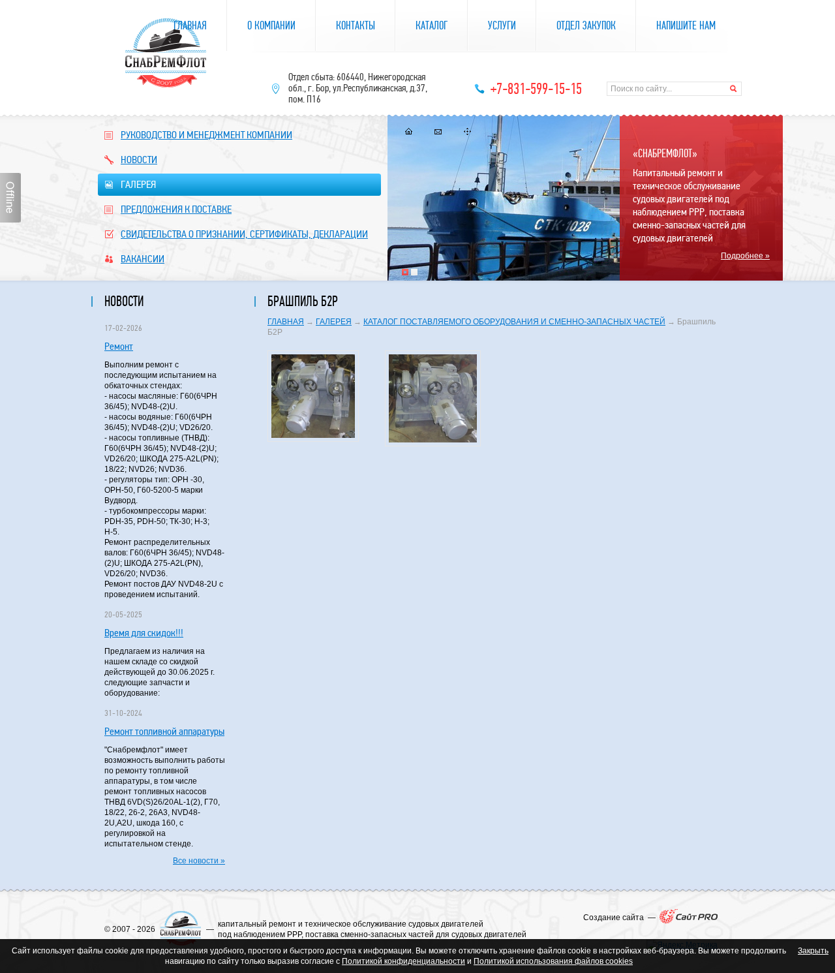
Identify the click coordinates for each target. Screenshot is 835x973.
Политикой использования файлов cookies (553, 961)
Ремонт (118, 346)
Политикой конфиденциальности (403, 961)
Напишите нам (686, 26)
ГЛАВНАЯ (285, 321)
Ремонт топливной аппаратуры (164, 731)
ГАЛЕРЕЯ (138, 184)
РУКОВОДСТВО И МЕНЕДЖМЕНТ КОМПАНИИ (206, 135)
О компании (271, 26)
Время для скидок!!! (143, 632)
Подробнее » (745, 255)
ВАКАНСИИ (142, 259)
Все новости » (199, 860)
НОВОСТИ (139, 159)
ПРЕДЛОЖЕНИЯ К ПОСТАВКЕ (176, 209)
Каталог (432, 26)
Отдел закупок (586, 26)
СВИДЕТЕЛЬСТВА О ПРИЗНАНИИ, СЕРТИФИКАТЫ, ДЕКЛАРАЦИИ (244, 234)
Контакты (355, 26)
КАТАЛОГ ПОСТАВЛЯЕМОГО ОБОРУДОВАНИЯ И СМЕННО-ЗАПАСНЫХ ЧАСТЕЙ (514, 321)
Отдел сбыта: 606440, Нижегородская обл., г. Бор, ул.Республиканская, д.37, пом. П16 (357, 88)
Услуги (502, 26)
